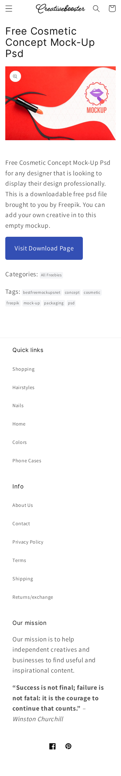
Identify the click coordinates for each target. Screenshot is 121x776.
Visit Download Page (44, 248)
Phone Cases (27, 460)
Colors (19, 442)
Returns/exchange (32, 597)
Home (19, 424)
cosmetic (92, 292)
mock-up (32, 303)
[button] (9, 9)
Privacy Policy (27, 542)
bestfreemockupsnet (41, 292)
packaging (54, 303)
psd (71, 303)
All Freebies (51, 275)
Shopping (23, 369)
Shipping (22, 578)
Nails (18, 405)
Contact (21, 523)
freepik (13, 303)
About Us (22, 505)
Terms (19, 560)
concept (72, 292)
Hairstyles (23, 387)
